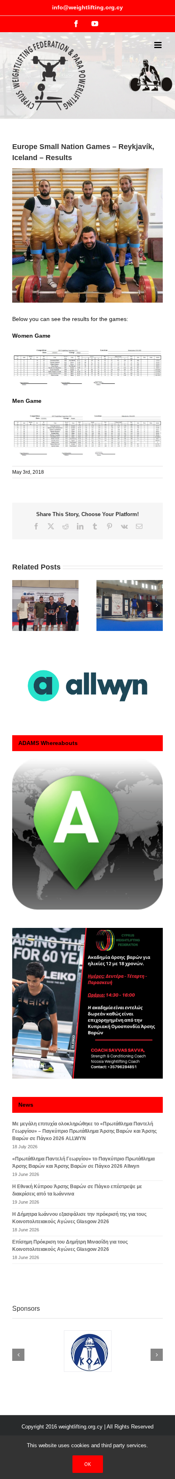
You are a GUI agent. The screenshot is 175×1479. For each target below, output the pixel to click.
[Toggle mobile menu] (158, 45)
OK (87, 1464)
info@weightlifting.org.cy (87, 7)
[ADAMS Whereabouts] (87, 834)
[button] (18, 605)
